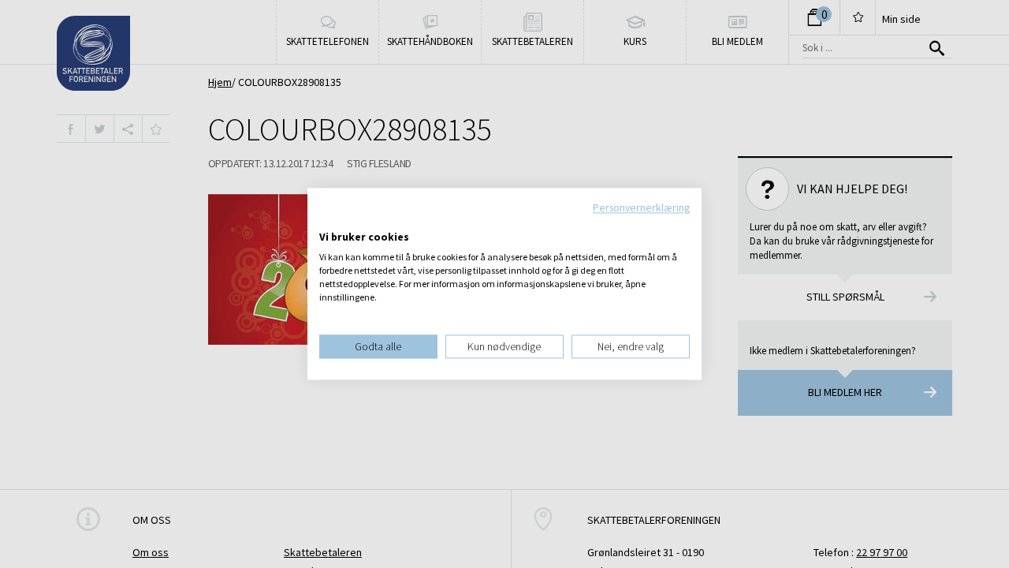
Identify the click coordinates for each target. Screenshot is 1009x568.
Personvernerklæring (641, 207)
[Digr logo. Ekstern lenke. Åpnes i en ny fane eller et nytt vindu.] (330, 221)
